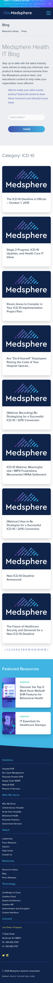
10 (29, 649)
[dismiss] (50, 3)
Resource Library (10, 31)
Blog (4, 873)
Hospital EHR (8, 769)
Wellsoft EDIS (8, 785)
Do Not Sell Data (26, 976)
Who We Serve (9, 803)
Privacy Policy (9, 976)
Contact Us (7, 854)
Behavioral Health (10, 815)
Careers (5, 846)
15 (45, 649)
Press (24, 31)
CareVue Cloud (9, 896)
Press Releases (9, 842)
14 (41, 649)
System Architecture (11, 900)
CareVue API (7, 904)
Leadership (7, 838)
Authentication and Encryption (16, 908)
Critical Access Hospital (12, 807)
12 (35, 649)
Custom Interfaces (10, 912)
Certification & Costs (11, 892)
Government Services (12, 823)
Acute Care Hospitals (11, 811)
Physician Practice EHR (12, 777)
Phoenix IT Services (11, 789)
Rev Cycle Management (13, 773)
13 (38, 649)
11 (32, 649)
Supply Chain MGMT (11, 781)
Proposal (17, 927)
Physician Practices (11, 819)
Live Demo (7, 927)
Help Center (7, 850)
